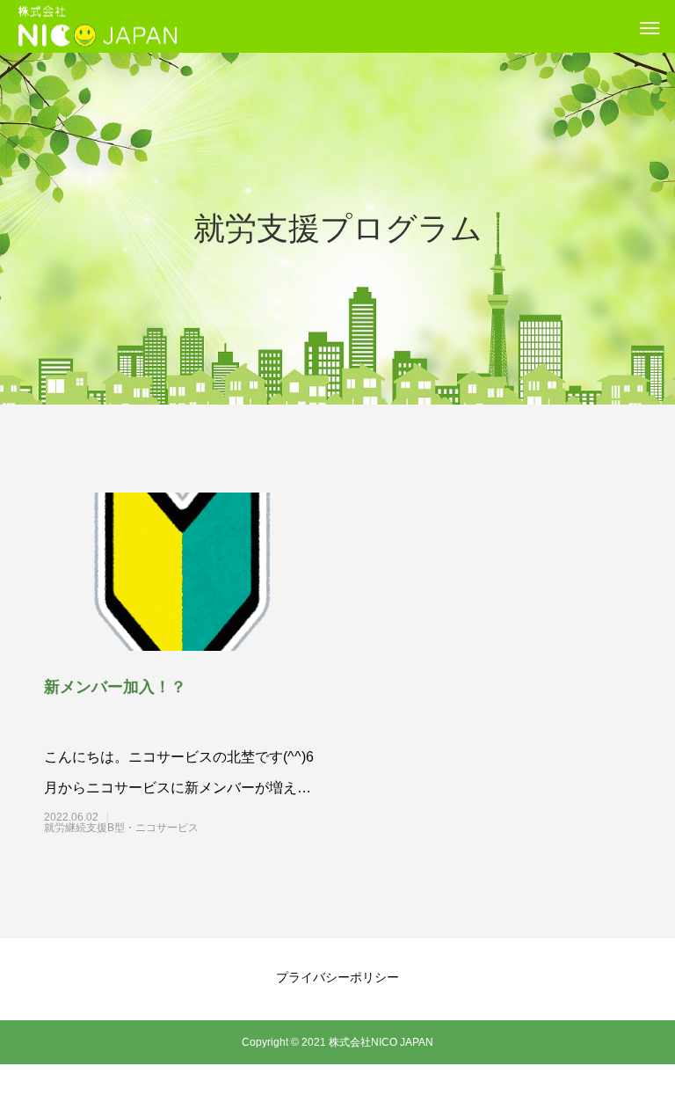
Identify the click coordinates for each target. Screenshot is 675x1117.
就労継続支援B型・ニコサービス (153, 827)
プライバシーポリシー (337, 977)
